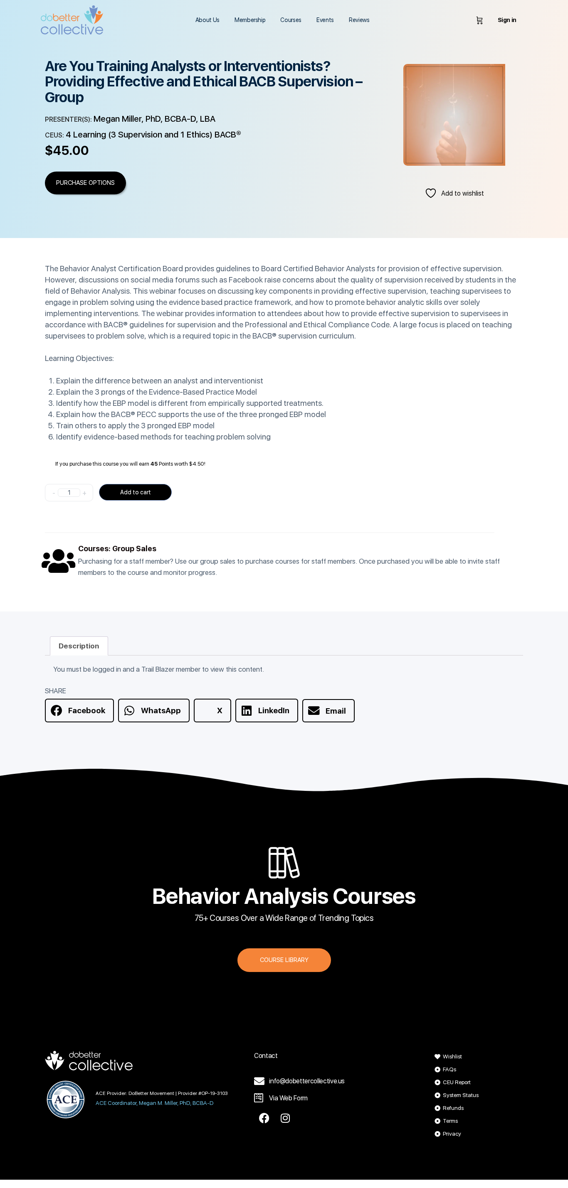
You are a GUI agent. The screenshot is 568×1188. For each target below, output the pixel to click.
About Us (207, 20)
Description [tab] (79, 646)
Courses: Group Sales (117, 548)
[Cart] (479, 20)
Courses (290, 20)
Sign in (507, 20)
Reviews (359, 20)
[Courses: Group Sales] (58, 560)
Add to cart (135, 492)
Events (325, 20)
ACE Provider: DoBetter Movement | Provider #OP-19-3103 (162, 1093)
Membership (250, 20)
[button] (79, 710)
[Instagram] (285, 1117)
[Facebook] (264, 1117)
